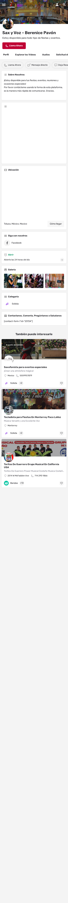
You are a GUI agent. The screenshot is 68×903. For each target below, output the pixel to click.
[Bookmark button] (61, 383)
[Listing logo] (7, 24)
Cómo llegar (56, 223)
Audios (46, 54)
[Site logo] (11, 5)
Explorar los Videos (25, 54)
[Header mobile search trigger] (64, 5)
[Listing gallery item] (13, 281)
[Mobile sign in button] (57, 5)
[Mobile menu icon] (4, 5)
